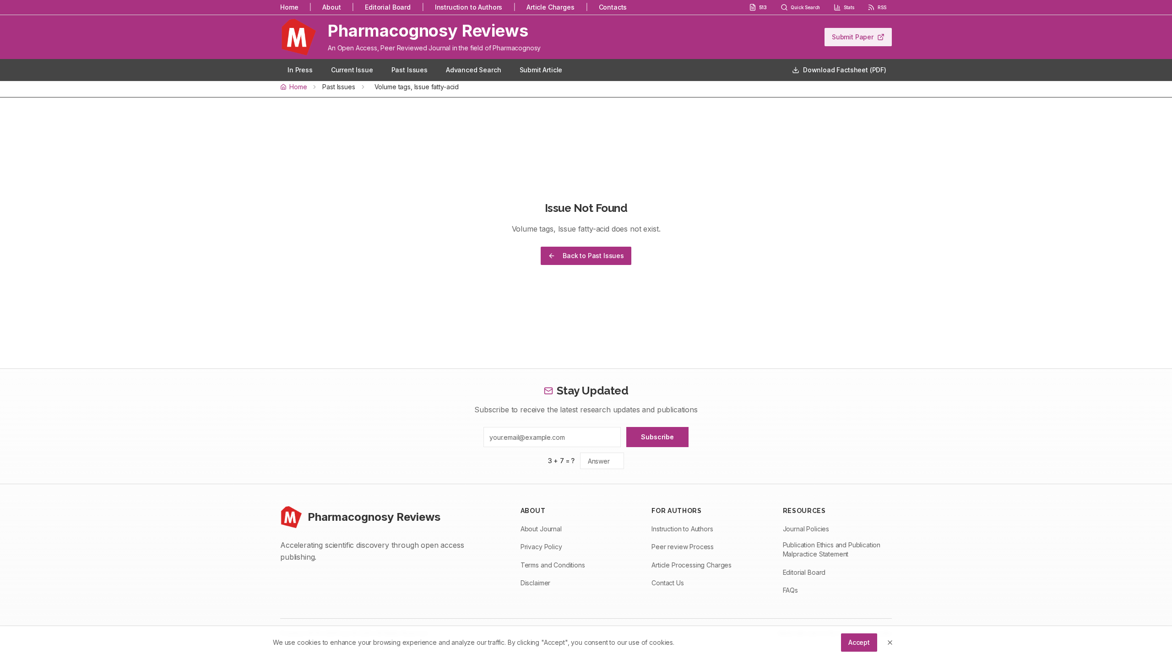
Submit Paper (853, 37)
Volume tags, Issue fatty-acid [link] (416, 87)
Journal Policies (806, 529)
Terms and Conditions (553, 565)
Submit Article (541, 70)
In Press (300, 70)
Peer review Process (682, 547)
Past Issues (409, 70)
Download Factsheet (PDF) (844, 70)
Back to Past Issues (593, 255)
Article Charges (550, 7)
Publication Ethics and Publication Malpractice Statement (832, 549)
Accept (859, 642)
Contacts (613, 7)
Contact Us (667, 583)
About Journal (541, 529)
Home (289, 7)
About (331, 7)
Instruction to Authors (468, 7)
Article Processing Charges (691, 565)
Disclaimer (535, 583)
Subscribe (657, 437)
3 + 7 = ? (561, 461)
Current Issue (352, 70)
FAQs (790, 590)
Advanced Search (473, 70)
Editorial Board (388, 7)
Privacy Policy (541, 547)
